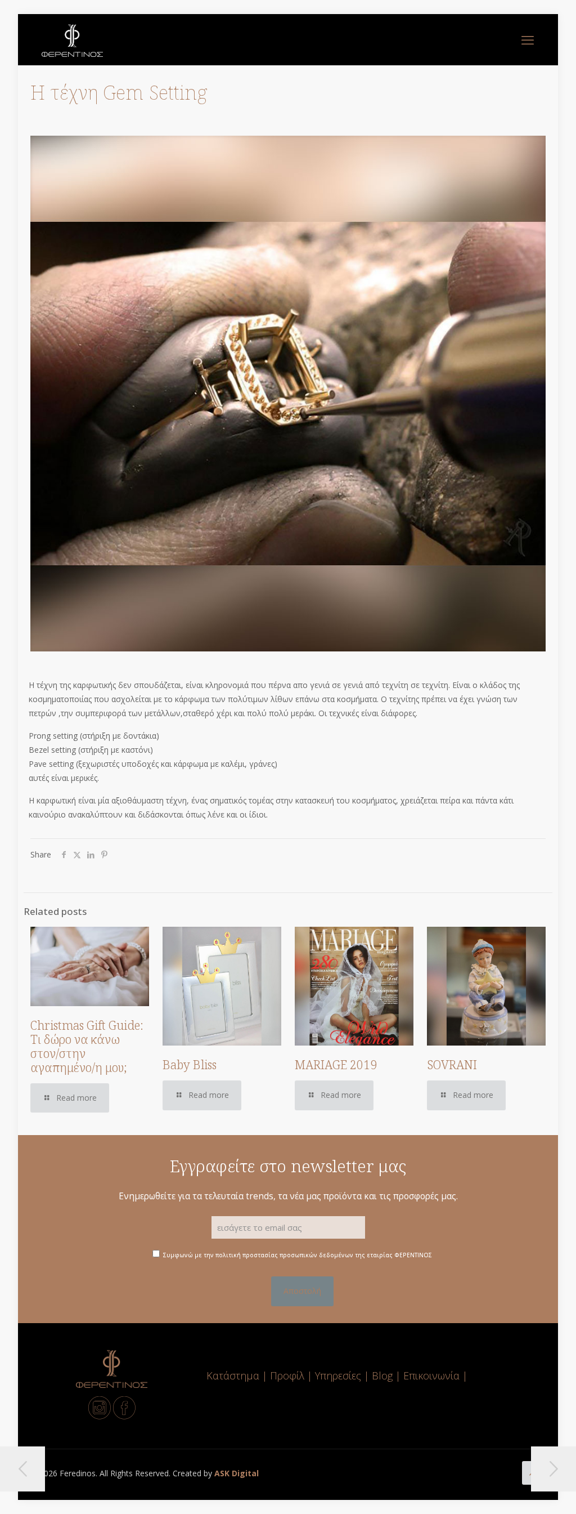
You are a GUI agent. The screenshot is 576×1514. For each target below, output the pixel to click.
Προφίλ (287, 1375)
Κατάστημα (232, 1375)
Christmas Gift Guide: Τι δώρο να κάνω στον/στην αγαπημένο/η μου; (86, 1046)
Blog (382, 1375)
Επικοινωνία (432, 1375)
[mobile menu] (527, 39)
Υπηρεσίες (338, 1375)
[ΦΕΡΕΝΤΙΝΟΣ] (72, 39)
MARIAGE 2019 (336, 1065)
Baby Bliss (190, 1065)
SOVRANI (452, 1065)
